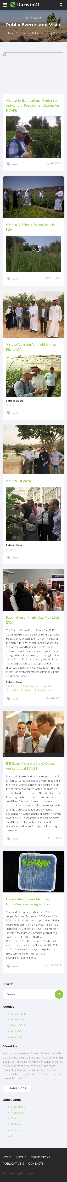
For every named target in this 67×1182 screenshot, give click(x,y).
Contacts (36, 1163)
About (21, 1157)
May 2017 (17, 1037)
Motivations (18, 1106)
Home (10, 33)
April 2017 (17, 1031)
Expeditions (40, 1157)
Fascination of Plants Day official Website (29, 686)
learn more (17, 1088)
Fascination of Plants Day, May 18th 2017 (32, 619)
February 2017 (19, 1019)
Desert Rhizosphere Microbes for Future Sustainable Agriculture (30, 901)
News (23, 33)
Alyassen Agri (13, 404)
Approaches (18, 1112)
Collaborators (19, 1130)
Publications (13, 1163)
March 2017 (18, 1025)
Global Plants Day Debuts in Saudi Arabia (29, 690)
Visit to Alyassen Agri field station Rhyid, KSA (31, 346)
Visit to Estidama (18, 481)
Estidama (11, 549)
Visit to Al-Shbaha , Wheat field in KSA (30, 227)
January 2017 (19, 1013)
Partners (16, 1124)
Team (14, 1118)
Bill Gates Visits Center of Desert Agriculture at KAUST (31, 765)
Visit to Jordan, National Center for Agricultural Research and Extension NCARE (32, 105)
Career (15, 1136)
